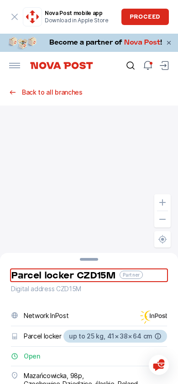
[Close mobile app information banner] (14, 16)
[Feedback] (159, 365)
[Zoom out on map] (162, 219)
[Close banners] (169, 42)
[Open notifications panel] (147, 65)
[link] (89, 43)
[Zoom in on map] (162, 202)
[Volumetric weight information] (158, 336)
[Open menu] (14, 65)
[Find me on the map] (162, 239)
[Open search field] (130, 65)
